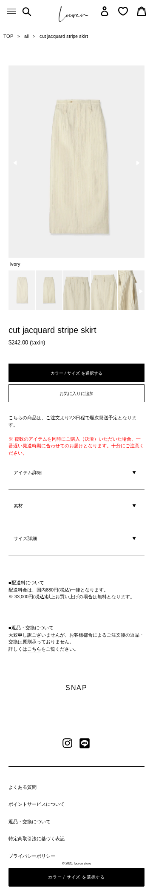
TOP (8, 36)
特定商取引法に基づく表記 (36, 838)
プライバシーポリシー (31, 856)
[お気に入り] (123, 11)
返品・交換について (29, 821)
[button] (15, 163)
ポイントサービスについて (36, 804)
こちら (34, 648)
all (26, 36)
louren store (82, 863)
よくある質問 (22, 787)
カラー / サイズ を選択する (76, 373)
